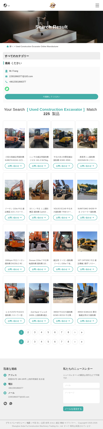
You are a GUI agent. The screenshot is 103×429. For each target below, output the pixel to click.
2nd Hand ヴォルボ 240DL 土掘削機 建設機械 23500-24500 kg (39, 315)
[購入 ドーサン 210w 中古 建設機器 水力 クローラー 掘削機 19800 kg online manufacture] (15, 190)
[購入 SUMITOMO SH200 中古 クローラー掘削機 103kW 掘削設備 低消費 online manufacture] (87, 190)
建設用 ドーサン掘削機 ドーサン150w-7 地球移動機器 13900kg (63, 263)
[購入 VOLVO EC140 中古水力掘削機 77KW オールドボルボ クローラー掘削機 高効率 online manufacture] (63, 190)
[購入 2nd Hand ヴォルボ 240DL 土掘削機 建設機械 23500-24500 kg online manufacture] (39, 293)
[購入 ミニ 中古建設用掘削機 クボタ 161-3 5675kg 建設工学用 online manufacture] (39, 138)
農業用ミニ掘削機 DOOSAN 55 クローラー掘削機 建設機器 (87, 160)
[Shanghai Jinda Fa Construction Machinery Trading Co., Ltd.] (52, 5)
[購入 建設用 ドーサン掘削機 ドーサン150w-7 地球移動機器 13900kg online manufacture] (63, 241)
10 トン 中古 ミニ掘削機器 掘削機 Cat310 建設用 (38, 212)
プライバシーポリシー (15, 423)
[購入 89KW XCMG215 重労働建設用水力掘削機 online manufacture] (87, 293)
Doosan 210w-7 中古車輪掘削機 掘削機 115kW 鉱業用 (39, 263)
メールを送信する (73, 409)
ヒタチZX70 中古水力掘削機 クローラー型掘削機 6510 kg (14, 315)
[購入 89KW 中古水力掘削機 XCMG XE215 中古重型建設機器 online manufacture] (63, 293)
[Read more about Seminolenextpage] (75, 341)
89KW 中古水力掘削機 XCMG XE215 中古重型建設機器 (63, 315)
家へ (11, 46)
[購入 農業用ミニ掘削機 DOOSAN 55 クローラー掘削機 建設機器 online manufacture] (87, 138)
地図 (28, 423)
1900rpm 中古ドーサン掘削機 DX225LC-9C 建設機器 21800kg (15, 263)
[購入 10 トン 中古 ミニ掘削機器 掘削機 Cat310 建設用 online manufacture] (39, 190)
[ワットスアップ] (7, 88)
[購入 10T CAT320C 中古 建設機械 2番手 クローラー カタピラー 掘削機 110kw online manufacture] (87, 241)
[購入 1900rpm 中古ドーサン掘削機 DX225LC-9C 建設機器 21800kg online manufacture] (15, 241)
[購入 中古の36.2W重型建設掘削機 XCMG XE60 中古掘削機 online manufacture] (63, 138)
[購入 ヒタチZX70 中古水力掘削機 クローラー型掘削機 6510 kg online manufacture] (15, 293)
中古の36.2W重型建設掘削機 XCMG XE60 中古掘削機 (63, 160)
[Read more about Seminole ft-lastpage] (81, 341)
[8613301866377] (11, 404)
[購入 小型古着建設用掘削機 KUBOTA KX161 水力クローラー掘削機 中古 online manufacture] (15, 138)
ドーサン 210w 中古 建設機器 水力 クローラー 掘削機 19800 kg (15, 212)
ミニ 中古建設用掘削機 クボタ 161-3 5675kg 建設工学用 (39, 160)
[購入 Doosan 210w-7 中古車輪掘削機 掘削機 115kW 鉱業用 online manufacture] (39, 241)
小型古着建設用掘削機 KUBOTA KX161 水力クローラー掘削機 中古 (15, 160)
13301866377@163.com (21, 76)
